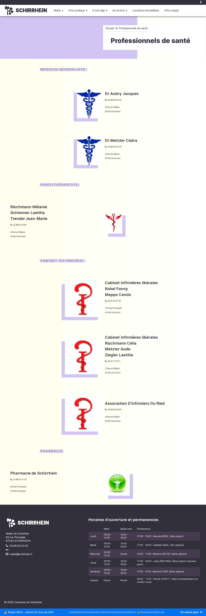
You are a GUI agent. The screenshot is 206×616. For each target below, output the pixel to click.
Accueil (110, 28)
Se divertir (118, 10)
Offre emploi (171, 10)
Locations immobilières (145, 10)
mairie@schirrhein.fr (21, 554)
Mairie (57, 10)
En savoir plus (189, 612)
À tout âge (98, 10)
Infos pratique (76, 10)
